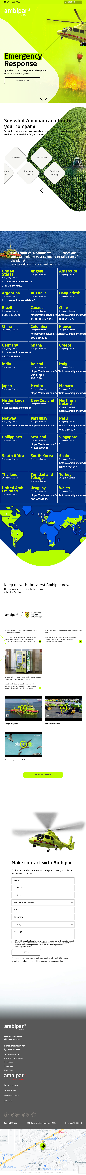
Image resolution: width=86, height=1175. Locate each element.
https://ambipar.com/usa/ (14, 282)
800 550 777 (67, 319)
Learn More (22, 81)
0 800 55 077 (67, 430)
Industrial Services (10, 1090)
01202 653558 (11, 357)
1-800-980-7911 (12, 286)
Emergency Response (11, 1085)
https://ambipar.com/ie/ (43, 371)
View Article (40, 641)
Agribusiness (15, 158)
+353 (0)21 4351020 (37, 377)
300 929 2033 (39, 338)
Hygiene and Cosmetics (54, 173)
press (50, 961)
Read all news (43, 775)
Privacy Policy (8, 1066)
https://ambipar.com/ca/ (43, 315)
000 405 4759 (39, 499)
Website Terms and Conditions (14, 1058)
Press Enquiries (9, 1062)
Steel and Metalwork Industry (41, 158)
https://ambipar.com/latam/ (14, 300)
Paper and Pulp (67, 158)
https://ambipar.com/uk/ (71, 334)
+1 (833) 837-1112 (42, 319)
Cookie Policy (8, 1070)
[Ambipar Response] (15, 1079)
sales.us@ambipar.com (11, 1054)
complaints (60, 961)
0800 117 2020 (11, 315)
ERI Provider (8, 1101)
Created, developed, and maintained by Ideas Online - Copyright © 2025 (43, 1173)
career (44, 961)
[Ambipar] (17, 12)
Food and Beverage (28, 173)
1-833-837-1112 (14, 1049)
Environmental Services (11, 1095)
